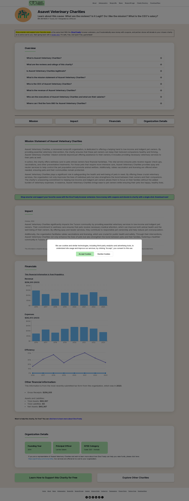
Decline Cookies (104, 254)
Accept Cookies (85, 254)
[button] (94, 250)
